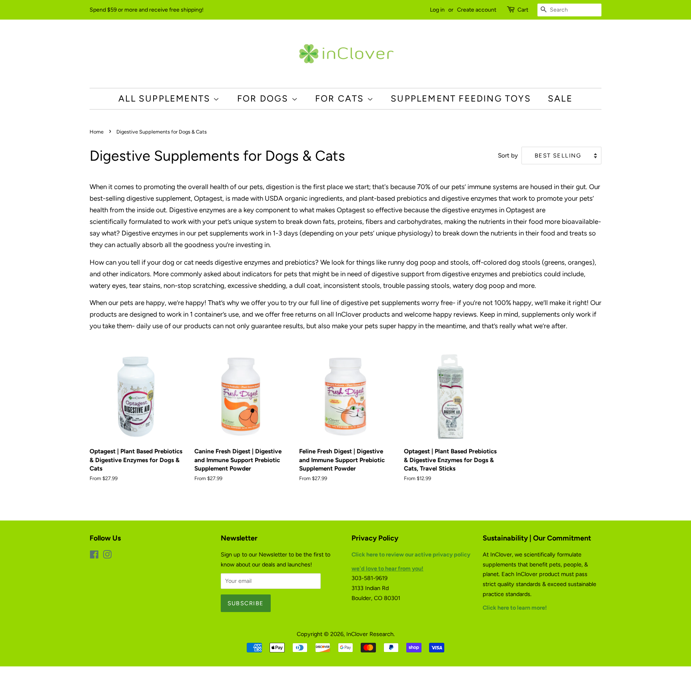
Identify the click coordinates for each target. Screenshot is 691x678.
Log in (437, 9)
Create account (476, 9)
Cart (522, 9)
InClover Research (369, 634)
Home (97, 132)
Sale (560, 98)
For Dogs (264, 98)
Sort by (508, 155)
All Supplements (165, 98)
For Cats (341, 98)
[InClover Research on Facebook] (94, 556)
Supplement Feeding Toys (461, 98)
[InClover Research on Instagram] (107, 556)
